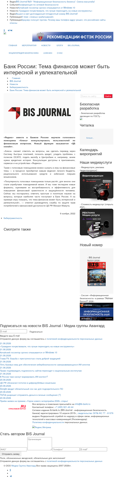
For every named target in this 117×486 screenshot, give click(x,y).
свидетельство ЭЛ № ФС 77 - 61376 (95, 413)
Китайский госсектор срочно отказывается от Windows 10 (46, 7)
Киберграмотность (19, 87)
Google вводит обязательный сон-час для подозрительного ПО (31, 387)
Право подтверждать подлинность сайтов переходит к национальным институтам (41, 369)
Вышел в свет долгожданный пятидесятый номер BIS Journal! (47, 13)
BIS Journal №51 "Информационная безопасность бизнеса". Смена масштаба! (55, 1)
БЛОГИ (60, 45)
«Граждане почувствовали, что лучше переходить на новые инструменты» (55, 10)
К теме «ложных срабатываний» (38, 16)
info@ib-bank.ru (82, 403)
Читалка (87, 125)
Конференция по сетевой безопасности (38, 4)
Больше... (90, 138)
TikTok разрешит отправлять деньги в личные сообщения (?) (30, 393)
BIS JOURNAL (74, 45)
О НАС (60, 53)
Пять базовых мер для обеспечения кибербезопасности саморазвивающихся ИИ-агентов (45, 363)
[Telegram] (8, 30)
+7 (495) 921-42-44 (64, 406)
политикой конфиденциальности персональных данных (74, 338)
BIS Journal (15, 81)
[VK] (11, 30)
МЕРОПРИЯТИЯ (29, 45)
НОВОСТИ (45, 45)
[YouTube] (6, 30)
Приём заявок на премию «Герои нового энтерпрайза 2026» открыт (34, 399)
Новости (14, 84)
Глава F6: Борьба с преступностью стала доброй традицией (30, 357)
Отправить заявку (11, 453)
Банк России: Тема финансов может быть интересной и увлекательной (45, 90)
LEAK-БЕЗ (47, 53)
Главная (16, 77)
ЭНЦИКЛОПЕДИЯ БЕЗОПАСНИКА (24, 53)
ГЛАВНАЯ (13, 45)
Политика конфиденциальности (48, 422)
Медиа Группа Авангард (23, 465)
